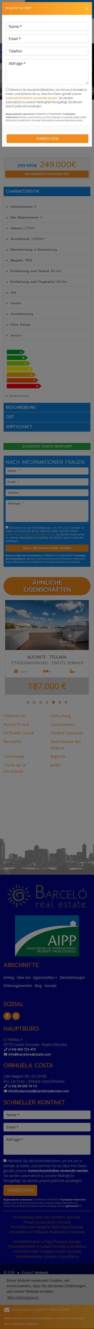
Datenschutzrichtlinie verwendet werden (31, 98)
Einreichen (47, 138)
